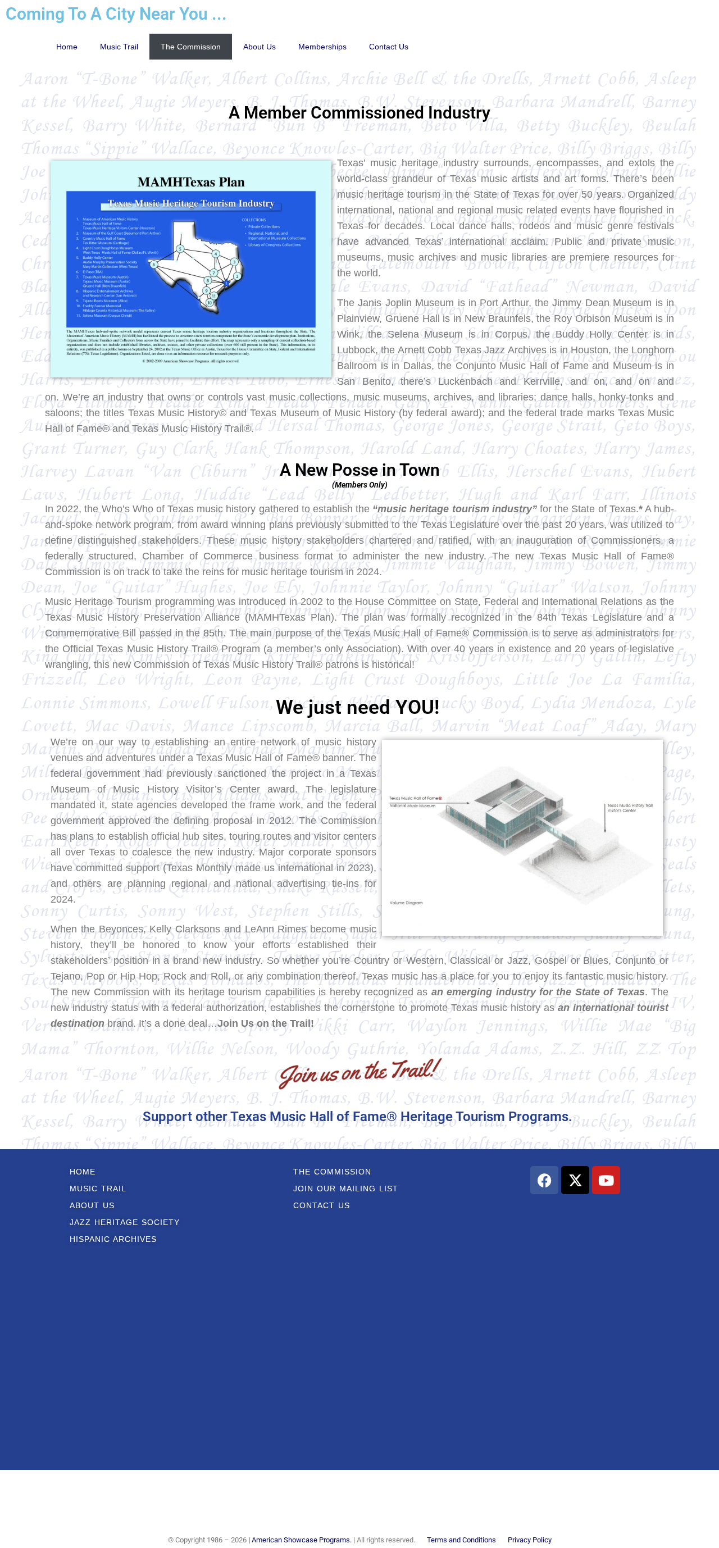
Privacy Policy (530, 1540)
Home (67, 46)
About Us (259, 46)
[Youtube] (606, 1180)
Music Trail (119, 46)
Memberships (322, 46)
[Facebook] (544, 1180)
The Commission (191, 46)
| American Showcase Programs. (300, 1540)
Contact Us (388, 46)
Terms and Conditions (461, 1540)
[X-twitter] (575, 1180)
